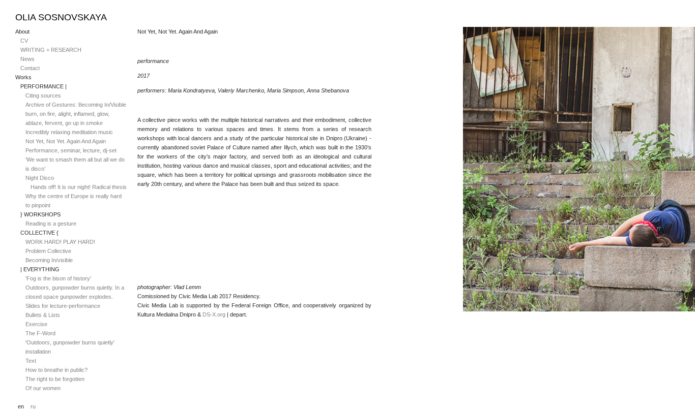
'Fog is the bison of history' (58, 278)
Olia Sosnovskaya (61, 17)
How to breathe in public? (56, 370)
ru (33, 406)
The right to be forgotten (54, 379)
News (27, 59)
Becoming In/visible (49, 260)
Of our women (43, 388)
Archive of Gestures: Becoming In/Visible (75, 105)
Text (30, 361)
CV (24, 41)
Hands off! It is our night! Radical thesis (79, 187)
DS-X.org (213, 314)
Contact (30, 68)
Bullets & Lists (42, 315)
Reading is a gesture (50, 223)
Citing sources (43, 95)
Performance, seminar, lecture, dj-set (71, 150)
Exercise (36, 324)
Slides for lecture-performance (62, 306)
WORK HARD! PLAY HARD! (60, 242)
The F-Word (40, 333)
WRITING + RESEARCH (50, 50)
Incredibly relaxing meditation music (69, 132)
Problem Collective (48, 251)
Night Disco (39, 178)
